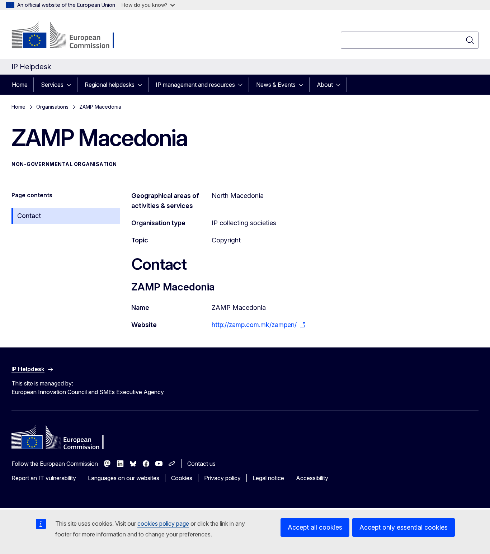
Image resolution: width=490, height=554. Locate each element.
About (325, 84)
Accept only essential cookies (403, 527)
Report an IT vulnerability (43, 478)
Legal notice (268, 478)
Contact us (201, 463)
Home (20, 84)
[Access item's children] (71, 85)
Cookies (181, 478)
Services (52, 84)
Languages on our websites (123, 478)
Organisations (52, 107)
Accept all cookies (315, 527)
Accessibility (312, 478)
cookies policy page (163, 523)
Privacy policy (222, 478)
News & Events (276, 84)
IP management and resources (195, 84)
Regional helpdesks (110, 84)
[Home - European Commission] (69, 36)
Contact (29, 215)
